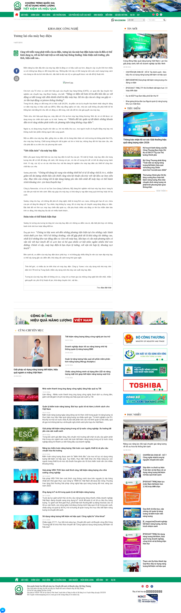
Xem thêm (161, 191)
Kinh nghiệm (98, 14)
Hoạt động (46, 14)
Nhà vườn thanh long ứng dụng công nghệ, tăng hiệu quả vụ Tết (71, 388)
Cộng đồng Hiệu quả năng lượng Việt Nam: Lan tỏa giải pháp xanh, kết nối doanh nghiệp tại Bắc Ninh (145, 62)
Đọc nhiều (134, 414)
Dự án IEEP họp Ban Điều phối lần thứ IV (142, 96)
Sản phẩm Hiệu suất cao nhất (80, 14)
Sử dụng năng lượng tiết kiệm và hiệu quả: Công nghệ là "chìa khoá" (73, 516)
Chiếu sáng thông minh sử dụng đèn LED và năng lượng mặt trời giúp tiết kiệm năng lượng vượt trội (88, 372)
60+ (138, 14)
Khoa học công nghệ (63, 28)
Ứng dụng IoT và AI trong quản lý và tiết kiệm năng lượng (68, 492)
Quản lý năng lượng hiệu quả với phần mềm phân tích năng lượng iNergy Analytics (87, 360)
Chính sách (35, 14)
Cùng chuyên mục (31, 330)
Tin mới (132, 28)
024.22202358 (120, 20)
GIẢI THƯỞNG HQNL (59, 14)
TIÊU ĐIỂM (133, 108)
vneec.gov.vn (54, 594)
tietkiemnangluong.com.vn (42, 594)
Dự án (132, 14)
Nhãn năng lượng (87, 580)
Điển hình (108, 14)
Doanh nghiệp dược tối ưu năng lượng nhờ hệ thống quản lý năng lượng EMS (86, 347)
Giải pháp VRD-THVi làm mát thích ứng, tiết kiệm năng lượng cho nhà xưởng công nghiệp (74, 471)
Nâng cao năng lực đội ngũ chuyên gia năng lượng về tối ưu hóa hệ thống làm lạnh (145, 445)
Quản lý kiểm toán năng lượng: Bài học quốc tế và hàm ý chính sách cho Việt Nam (76, 407)
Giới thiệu (24, 14)
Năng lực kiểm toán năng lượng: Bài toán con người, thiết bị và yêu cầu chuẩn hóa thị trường (75, 449)
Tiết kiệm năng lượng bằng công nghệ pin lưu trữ (87, 337)
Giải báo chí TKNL (121, 14)
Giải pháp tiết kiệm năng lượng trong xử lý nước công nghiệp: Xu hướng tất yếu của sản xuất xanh (76, 429)
